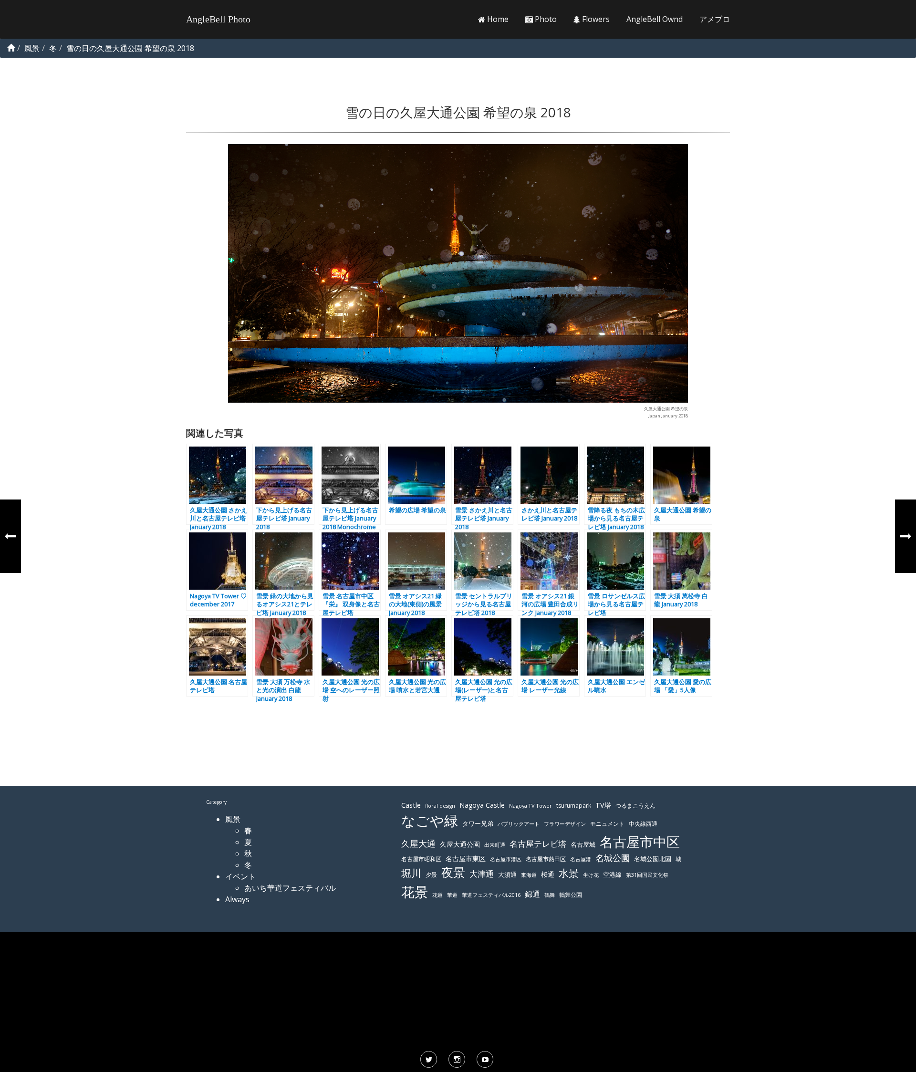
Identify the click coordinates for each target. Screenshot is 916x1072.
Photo (545, 19)
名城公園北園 (652, 859)
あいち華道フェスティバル (290, 888)
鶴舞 (549, 894)
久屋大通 (418, 843)
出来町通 (494, 844)
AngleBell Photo (218, 19)
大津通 (481, 873)
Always (237, 899)
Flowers (595, 19)
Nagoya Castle (482, 805)
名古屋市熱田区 (546, 859)
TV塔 (603, 805)
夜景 (453, 872)
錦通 (532, 894)
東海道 (529, 874)
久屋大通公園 (460, 844)
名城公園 (612, 858)
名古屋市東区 (466, 858)
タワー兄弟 (477, 824)
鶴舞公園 (570, 895)
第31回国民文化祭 (647, 875)
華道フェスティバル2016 (491, 895)
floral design (440, 805)
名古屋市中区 (640, 842)
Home (497, 19)
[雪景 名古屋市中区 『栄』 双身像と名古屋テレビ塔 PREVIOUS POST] (10, 536)
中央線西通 (643, 824)
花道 (437, 895)
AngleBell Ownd (654, 19)
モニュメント (607, 824)
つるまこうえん (635, 805)
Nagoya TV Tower (530, 805)
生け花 (591, 875)
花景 (414, 892)
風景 (232, 819)
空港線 (612, 875)
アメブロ (714, 19)
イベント (240, 876)
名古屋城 (583, 844)
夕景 (431, 875)
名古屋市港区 (505, 859)
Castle (411, 805)
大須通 (507, 874)
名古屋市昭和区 (421, 859)
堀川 (411, 873)
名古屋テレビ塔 (538, 843)
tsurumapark (573, 805)
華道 (452, 895)
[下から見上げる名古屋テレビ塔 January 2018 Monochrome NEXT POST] (905, 536)
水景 (569, 873)
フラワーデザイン (565, 824)
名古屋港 (580, 859)
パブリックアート (519, 823)
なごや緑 (429, 820)
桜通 (547, 874)
